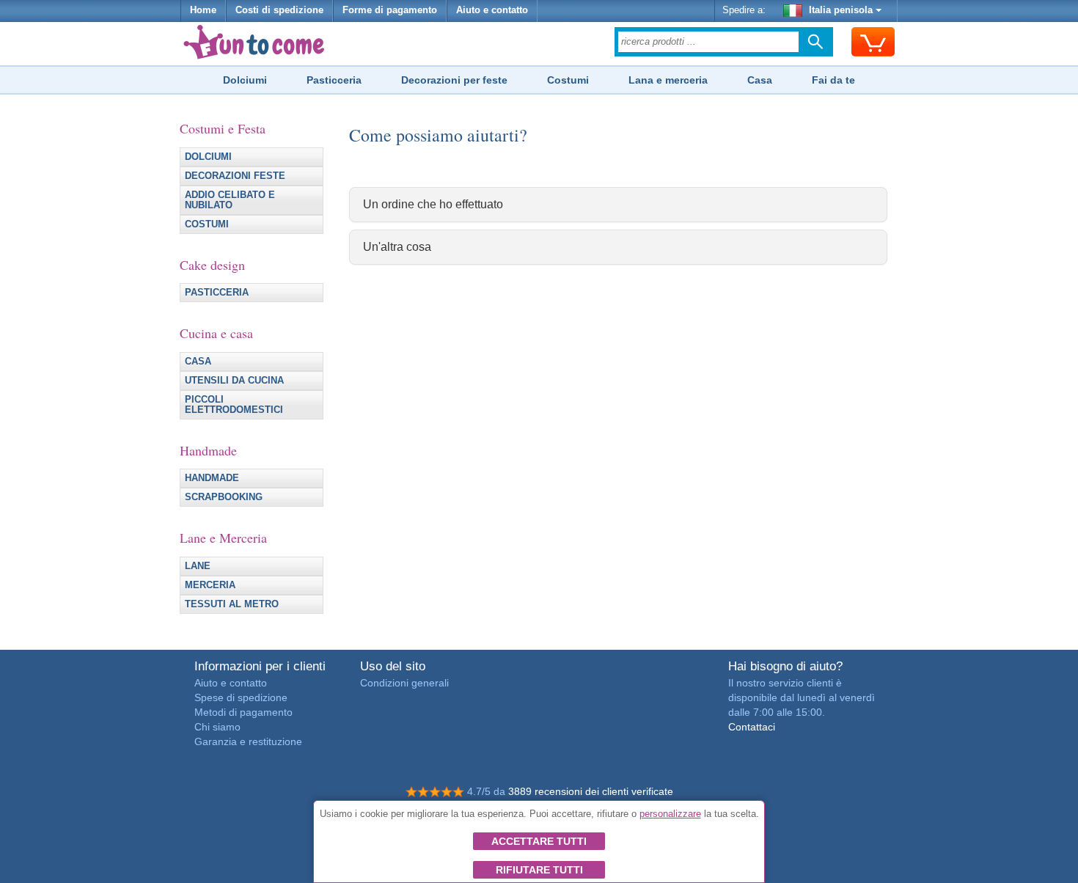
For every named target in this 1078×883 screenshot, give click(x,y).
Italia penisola (841, 10)
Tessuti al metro (232, 604)
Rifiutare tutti (539, 870)
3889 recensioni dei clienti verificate (590, 791)
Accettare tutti (539, 841)
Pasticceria (334, 80)
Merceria (210, 585)
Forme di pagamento (389, 10)
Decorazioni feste (235, 176)
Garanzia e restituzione (248, 741)
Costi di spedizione (279, 10)
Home (203, 10)
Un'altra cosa (397, 247)
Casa (759, 80)
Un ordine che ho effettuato (433, 204)
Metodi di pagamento (243, 712)
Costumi (568, 80)
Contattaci (751, 727)
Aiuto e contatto (492, 10)
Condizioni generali (404, 683)
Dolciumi (245, 80)
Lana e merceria (668, 80)
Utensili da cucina (234, 380)
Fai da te (833, 80)
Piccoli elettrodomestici (234, 405)
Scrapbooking (224, 497)
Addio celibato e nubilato (230, 200)
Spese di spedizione (240, 697)
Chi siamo (217, 727)
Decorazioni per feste (454, 80)
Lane (197, 566)
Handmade (212, 478)
